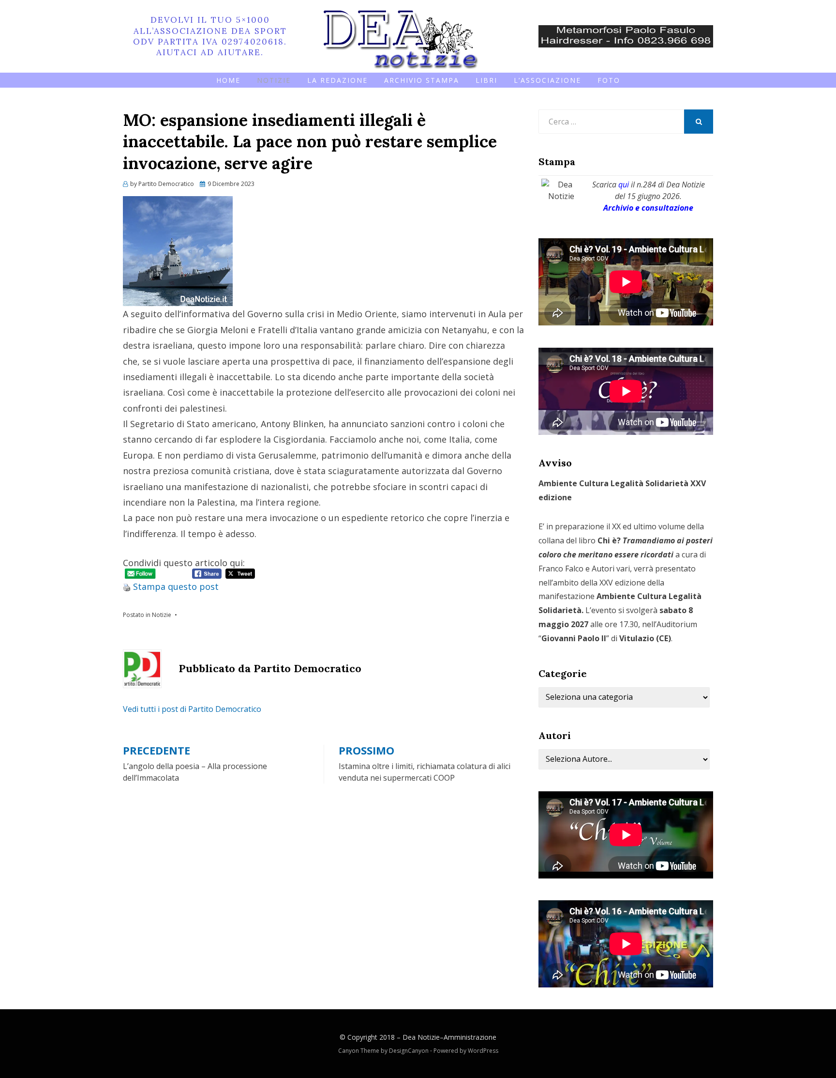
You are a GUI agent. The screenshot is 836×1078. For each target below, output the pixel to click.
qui (623, 184)
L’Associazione (547, 80)
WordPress (483, 1051)
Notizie (274, 80)
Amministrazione (470, 1037)
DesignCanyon (409, 1051)
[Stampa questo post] (127, 586)
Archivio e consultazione (648, 207)
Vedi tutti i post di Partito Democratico (192, 709)
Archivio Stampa (421, 80)
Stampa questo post (176, 586)
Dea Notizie (421, 1037)
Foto (608, 80)
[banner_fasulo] (625, 35)
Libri (486, 80)
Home (228, 80)
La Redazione (337, 80)
